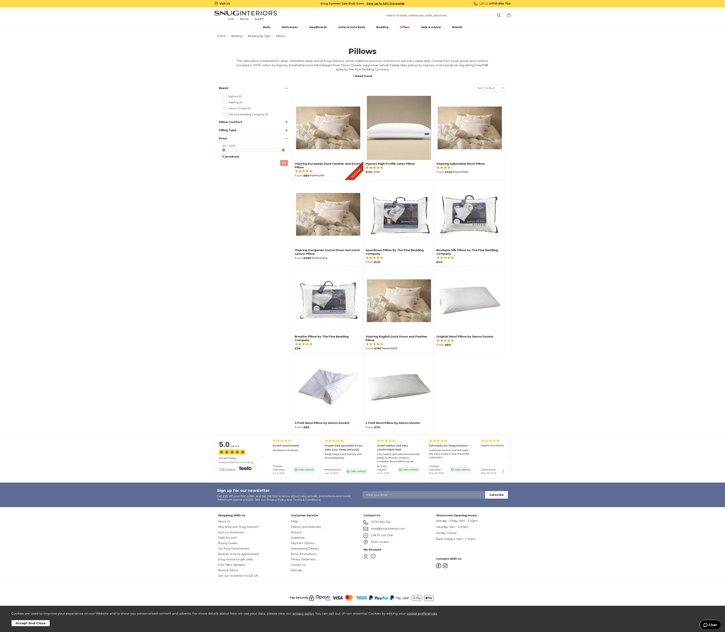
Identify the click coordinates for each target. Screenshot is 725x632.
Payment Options (303, 543)
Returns (296, 532)
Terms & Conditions (303, 554)
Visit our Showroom (231, 532)
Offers (405, 27)
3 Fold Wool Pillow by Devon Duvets (322, 423)
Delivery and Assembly (306, 527)
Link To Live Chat (381, 535)
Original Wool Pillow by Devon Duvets (464, 336)
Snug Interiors (251, 15)
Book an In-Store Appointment (238, 554)
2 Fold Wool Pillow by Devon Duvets (393, 423)
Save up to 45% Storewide (385, 3)
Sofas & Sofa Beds (351, 27)
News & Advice (228, 570)
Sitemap (296, 570)
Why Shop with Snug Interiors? (238, 527)
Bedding (382, 27)
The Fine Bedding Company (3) (248, 114)
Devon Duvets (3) (239, 108)
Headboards (318, 27)
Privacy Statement (303, 559)
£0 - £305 (229, 145)
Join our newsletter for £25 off (238, 575)
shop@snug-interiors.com (387, 528)
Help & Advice (431, 27)
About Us (224, 521)
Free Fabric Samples (231, 565)
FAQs (294, 521)
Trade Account (227, 537)
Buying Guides (228, 543)
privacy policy (303, 613)
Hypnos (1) (234, 96)
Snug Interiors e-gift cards (235, 559)
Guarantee (298, 537)
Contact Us (298, 565)
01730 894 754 (380, 522)
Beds (266, 27)
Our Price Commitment (234, 548)
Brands (457, 27)
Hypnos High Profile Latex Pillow (390, 163)
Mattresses (290, 27)
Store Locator (379, 542)
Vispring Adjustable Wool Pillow (460, 163)
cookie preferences (422, 613)
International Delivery (305, 548)
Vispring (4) (235, 102)
